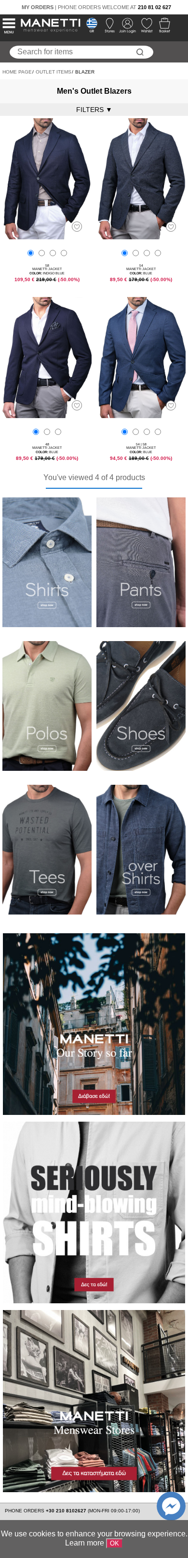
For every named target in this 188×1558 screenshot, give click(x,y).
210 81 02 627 (154, 7)
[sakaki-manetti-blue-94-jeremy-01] (141, 237)
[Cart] (162, 27)
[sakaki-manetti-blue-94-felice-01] (47, 415)
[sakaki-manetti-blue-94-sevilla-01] (141, 415)
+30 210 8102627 (67, 1510)
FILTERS (94, 109)
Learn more (84, 1543)
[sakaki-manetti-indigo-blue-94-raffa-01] (47, 237)
